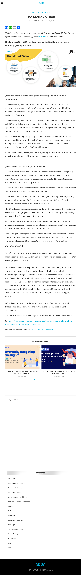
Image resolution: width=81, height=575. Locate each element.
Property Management (16, 520)
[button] (7, 362)
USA (9, 548)
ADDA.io (36, 21)
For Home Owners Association (19, 502)
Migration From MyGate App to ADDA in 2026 (59, 371)
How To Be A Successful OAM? (45, 329)
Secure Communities (15, 529)
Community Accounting (16, 483)
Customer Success (14, 492)
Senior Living (13, 534)
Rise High (11, 525)
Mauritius (11, 515)
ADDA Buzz (12, 479)
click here (42, 36)
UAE (9, 543)
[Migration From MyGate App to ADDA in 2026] (58, 357)
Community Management (17, 488)
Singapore (12, 538)
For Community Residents (17, 497)
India (10, 511)
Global (10, 506)
